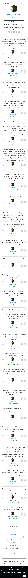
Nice (14, 304)
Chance (14, 143)
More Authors (14, 542)
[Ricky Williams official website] (9, 32)
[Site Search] (21, 3)
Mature (17, 518)
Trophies (17, 465)
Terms (5, 563)
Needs (14, 421)
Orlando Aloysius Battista (11, 537)
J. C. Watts (7, 539)
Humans (9, 364)
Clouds (17, 327)
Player (14, 96)
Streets (13, 483)
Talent (14, 253)
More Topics (14, 553)
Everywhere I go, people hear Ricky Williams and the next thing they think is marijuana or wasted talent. (14, 242)
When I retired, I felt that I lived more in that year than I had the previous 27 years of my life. (14, 64)
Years (11, 75)
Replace (17, 440)
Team (9, 270)
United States (7, 20)
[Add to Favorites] (3, 53)
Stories (18, 143)
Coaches (18, 270)
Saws (13, 57)
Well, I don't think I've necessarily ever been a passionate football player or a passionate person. (14, 85)
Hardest (16, 116)
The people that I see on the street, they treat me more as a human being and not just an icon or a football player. (14, 472)
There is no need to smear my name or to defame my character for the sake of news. (14, 410)
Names (17, 421)
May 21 (12, 21)
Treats (17, 483)
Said (10, 403)
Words (10, 440)
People (10, 205)
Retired (16, 75)
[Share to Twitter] (25, 53)
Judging (9, 189)
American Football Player (17, 20)
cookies (11, 567)
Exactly (13, 440)
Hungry (17, 205)
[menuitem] (5, 564)
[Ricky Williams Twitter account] (16, 32)
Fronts (17, 403)
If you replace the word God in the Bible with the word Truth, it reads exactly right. (14, 429)
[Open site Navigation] (25, 3)
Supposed (13, 364)
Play (16, 304)
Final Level (21, 561)
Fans (14, 502)
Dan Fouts (20, 537)
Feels (14, 327)
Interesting (10, 143)
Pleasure (11, 502)
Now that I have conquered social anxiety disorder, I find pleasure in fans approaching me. (14, 491)
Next (17, 253)
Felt (13, 75)
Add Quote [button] (15, 563)
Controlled (18, 364)
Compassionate (18, 57)
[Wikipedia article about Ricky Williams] (11, 32)
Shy (17, 169)
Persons (17, 96)
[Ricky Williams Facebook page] (14, 32)
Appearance (14, 189)
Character (11, 421)
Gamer (14, 286)
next (17, 526)
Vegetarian (13, 403)
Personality (13, 270)
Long (13, 235)
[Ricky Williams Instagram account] (19, 32)
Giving (13, 348)
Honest (17, 385)
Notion (18, 189)
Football (10, 96)
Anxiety (17, 502)
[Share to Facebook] (22, 53)
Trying (11, 169)
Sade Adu (13, 539)
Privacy (10, 563)
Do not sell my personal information (12, 576)
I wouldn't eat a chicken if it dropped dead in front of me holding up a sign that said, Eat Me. (14, 392)
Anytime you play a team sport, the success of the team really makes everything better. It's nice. (14, 293)
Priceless (17, 235)
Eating (14, 205)
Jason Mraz (20, 539)
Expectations (12, 465)
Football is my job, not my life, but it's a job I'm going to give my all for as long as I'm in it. (14, 337)
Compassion (9, 57)
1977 (16, 21)
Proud (14, 169)
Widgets (21, 563)
